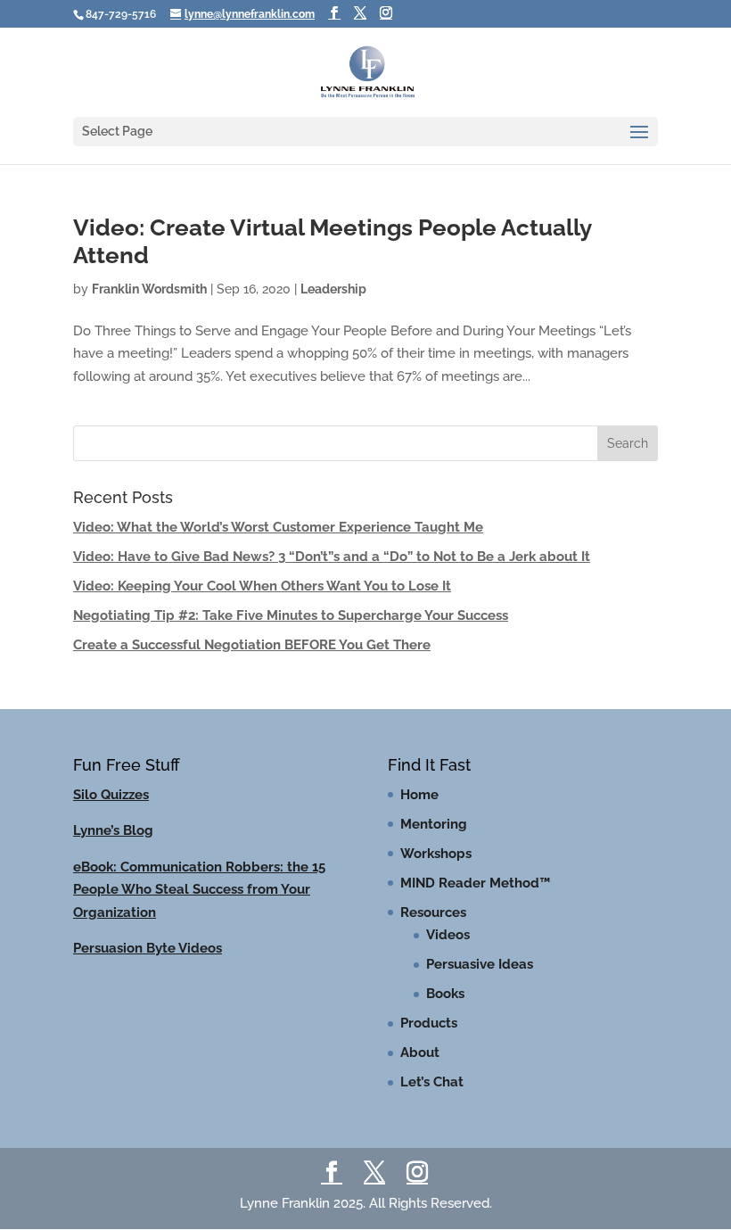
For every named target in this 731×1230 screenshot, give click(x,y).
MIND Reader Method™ (475, 883)
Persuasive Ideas (479, 964)
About (419, 1052)
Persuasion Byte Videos (147, 948)
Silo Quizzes (111, 795)
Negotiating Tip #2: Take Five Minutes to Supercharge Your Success (290, 615)
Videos (448, 935)
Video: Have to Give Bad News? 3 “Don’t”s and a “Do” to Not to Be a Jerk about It (331, 557)
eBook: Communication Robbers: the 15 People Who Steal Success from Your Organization (199, 889)
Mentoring (433, 824)
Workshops (436, 854)
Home (419, 795)
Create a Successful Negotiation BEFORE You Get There (252, 645)
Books (445, 994)
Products (428, 1023)
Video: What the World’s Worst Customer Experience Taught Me (278, 527)
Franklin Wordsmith (149, 289)
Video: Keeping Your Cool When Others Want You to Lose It (262, 586)
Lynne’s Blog (113, 830)
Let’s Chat (432, 1082)
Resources (433, 912)
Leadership (333, 289)
